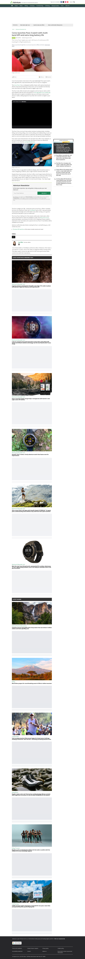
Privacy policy (45, 948)
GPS (14, 237)
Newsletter (49, 77)
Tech (62, 5)
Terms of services (29, 196)
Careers (29, 951)
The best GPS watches (18, 229)
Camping (32, 5)
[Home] (12, 5)
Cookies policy (61, 948)
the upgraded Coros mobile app (42, 92)
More (67, 5)
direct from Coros (44, 217)
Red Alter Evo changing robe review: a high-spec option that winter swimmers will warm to (64, 165)
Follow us (42, 77)
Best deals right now (25, 25)
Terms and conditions (17, 948)
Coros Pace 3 (17, 85)
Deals (16, 5)
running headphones (29, 142)
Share (15, 77)
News (21, 5)
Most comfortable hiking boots (55, 25)
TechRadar (32, 210)
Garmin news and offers (39, 25)
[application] (32, 114)
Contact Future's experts (32, 948)
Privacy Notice (16, 198)
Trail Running (39, 5)
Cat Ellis (19, 37)
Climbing (47, 5)
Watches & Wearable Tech (21, 29)
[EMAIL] (19, 244)
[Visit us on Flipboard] (67, 2)
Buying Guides (55, 5)
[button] (72, 2)
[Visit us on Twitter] (63, 2)
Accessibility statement (17, 951)
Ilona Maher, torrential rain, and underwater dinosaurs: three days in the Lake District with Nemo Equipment (64, 157)
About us (44, 951)
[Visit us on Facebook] (61, 2)
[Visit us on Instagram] (65, 2)
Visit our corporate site (59, 938)
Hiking (26, 5)
